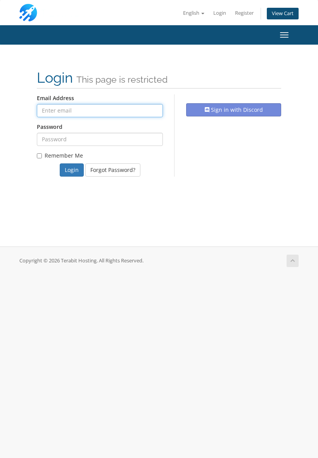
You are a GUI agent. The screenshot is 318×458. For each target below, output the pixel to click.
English (191, 13)
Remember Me (64, 155)
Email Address (55, 98)
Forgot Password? (112, 169)
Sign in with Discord (236, 109)
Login (219, 13)
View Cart (283, 13)
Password (49, 126)
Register (244, 13)
